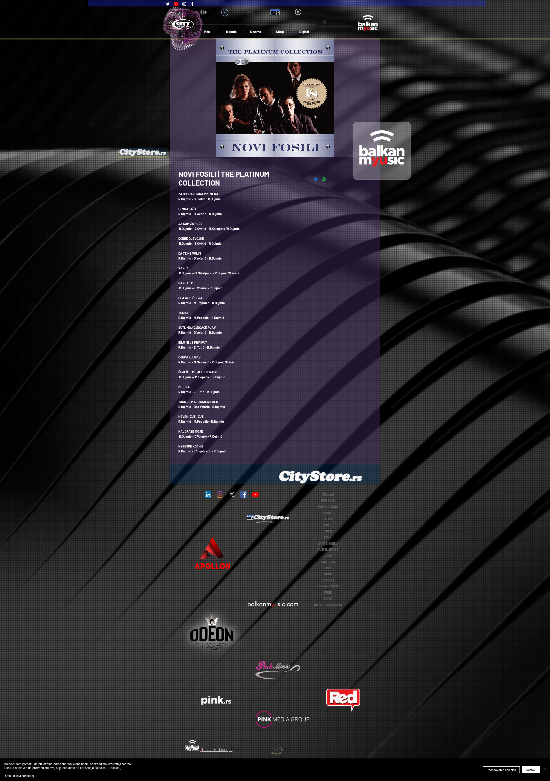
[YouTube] (176, 4)
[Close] (544, 770)
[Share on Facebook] (315, 179)
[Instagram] (184, 4)
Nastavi (531, 770)
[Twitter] (167, 4)
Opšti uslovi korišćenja (20, 775)
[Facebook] (192, 4)
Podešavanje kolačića (501, 770)
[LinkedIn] (208, 494)
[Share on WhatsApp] (324, 179)
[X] (232, 494)
